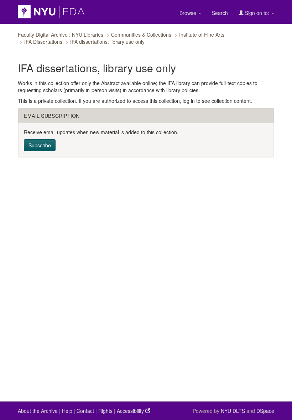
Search (220, 12)
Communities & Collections (141, 34)
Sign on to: (257, 12)
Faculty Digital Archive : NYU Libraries (60, 34)
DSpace (265, 410)
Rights (105, 410)
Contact (85, 410)
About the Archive (38, 410)
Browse (188, 12)
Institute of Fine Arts (201, 34)
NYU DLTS (233, 410)
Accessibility (131, 410)
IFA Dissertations (43, 41)
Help (67, 410)
